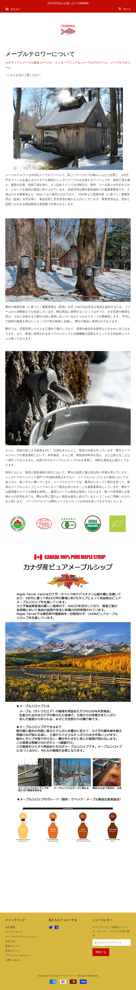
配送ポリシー (12, 946)
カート (127, 9)
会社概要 (10, 927)
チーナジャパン (67, 975)
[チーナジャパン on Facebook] (57, 928)
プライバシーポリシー (17, 955)
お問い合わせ (12, 960)
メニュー (15, 9)
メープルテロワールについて (21, 936)
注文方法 (10, 941)
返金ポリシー (12, 950)
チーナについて (14, 931)
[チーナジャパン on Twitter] (51, 928)
